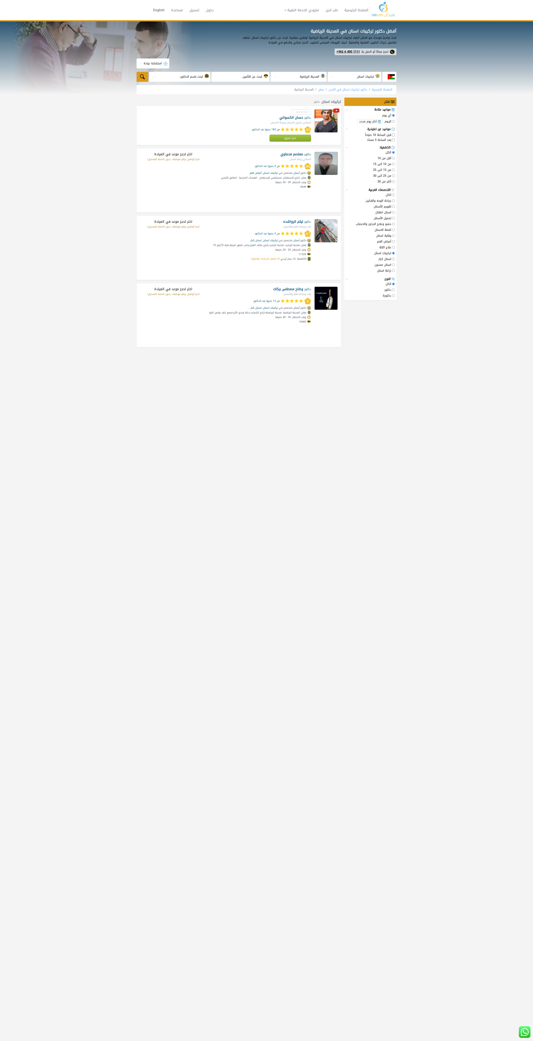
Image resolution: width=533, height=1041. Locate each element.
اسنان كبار (256, 240)
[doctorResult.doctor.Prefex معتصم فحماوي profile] (326, 163)
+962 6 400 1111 (348, 52)
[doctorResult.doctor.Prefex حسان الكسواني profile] (326, 121)
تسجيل (194, 10)
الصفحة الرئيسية (356, 10)
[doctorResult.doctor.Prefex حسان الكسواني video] (336, 111)
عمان (321, 89)
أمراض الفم (256, 173)
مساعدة (177, 10)
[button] (300, 10)
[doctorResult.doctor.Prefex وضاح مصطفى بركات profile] (326, 298)
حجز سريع (290, 138)
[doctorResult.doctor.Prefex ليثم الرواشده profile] (326, 230)
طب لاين (332, 10)
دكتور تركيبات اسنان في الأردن (348, 89)
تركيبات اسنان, (270, 173)
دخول (210, 10)
